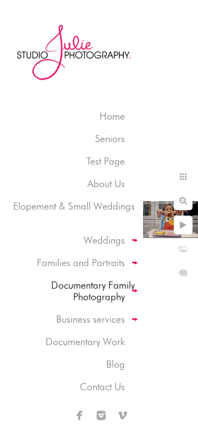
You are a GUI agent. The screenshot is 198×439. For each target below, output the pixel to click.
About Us (106, 183)
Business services (90, 319)
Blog (115, 364)
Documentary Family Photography (93, 290)
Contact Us (102, 386)
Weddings (104, 240)
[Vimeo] (122, 415)
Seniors (110, 138)
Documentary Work (85, 341)
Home (112, 116)
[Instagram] (101, 415)
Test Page (105, 161)
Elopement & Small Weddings (74, 206)
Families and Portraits (81, 262)
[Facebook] (79, 415)
